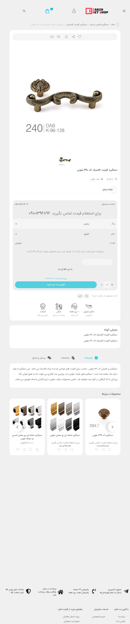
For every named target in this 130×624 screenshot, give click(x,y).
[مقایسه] (103, 449)
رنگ (113, 224)
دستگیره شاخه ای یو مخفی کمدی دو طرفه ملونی (27, 437)
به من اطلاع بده (65, 269)
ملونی (93, 179)
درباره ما (121, 617)
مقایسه (58, 37)
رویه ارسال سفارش (71, 617)
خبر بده (65, 37)
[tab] (91, 357)
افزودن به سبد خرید (56, 284)
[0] (48, 11)
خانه (113, 24)
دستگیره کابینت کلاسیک (77, 24)
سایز (113, 234)
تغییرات (51, 37)
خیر (80, 296)
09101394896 (39, 213)
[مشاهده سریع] (109, 449)
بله (87, 296)
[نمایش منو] (124, 11)
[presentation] (112, 427)
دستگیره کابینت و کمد (99, 24)
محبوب (79, 37)
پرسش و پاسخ (39, 358)
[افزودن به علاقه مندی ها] (96, 449)
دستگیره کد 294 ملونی (102, 435)
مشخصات (65, 358)
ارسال (72, 37)
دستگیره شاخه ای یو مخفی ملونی (65, 435)
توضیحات (88, 358)
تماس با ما (120, 621)
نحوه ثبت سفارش (71, 621)
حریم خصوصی (98, 617)
